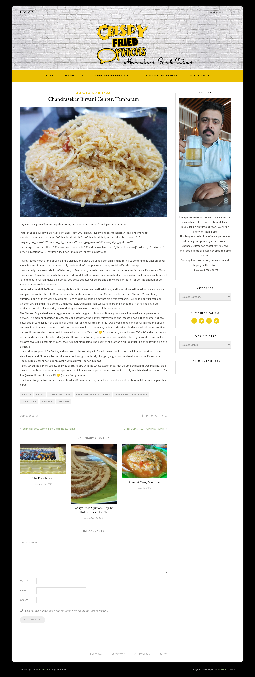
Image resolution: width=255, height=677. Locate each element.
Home (49, 75)
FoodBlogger (29, 401)
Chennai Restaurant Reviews (93, 92)
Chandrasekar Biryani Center (93, 394)
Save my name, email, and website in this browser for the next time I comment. (66, 610)
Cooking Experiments (110, 75)
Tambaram (63, 401)
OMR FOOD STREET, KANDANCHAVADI (144, 428)
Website (24, 600)
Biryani (40, 394)
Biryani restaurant (60, 394)
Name (24, 581)
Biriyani (26, 394)
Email (23, 590)
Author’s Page (199, 75)
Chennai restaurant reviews (131, 394)
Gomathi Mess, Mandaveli (144, 482)
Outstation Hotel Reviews (159, 75)
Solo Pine (43, 669)
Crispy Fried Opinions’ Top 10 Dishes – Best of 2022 (94, 510)
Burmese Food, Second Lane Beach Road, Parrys (48, 428)
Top (231, 669)
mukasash (47, 401)
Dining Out (72, 75)
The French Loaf (42, 478)
